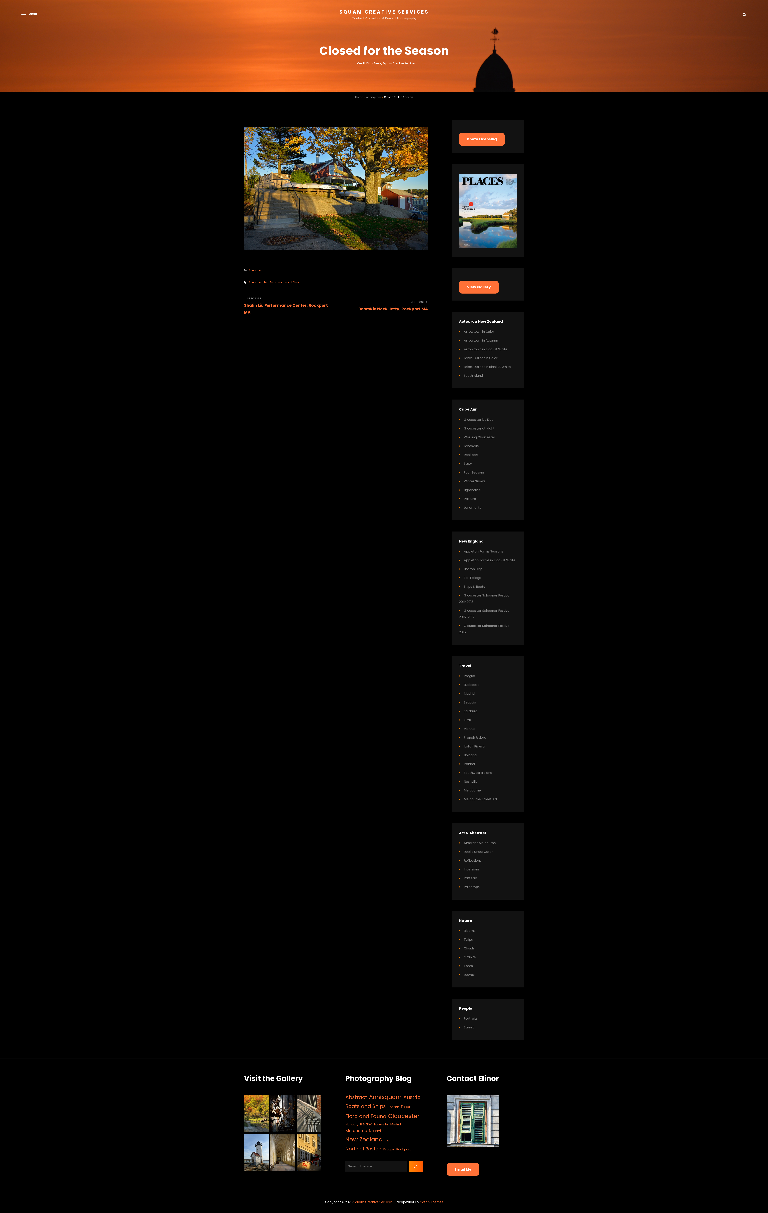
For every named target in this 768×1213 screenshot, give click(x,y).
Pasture (470, 499)
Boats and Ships (365, 1106)
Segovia (470, 702)
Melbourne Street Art (480, 799)
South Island (473, 375)
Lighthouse (472, 490)
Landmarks (472, 507)
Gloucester (404, 1116)
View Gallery (479, 287)
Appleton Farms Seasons (483, 551)
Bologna (470, 755)
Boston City (473, 569)
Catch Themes (431, 1202)
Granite (470, 957)
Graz (467, 720)
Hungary (351, 1124)
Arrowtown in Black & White (485, 349)
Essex (468, 463)
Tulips (468, 939)
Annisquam (373, 97)
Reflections (472, 860)
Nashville (471, 781)
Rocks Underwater (478, 851)
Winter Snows (474, 481)
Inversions (472, 869)
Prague (469, 676)
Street (469, 1027)
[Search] (416, 1166)
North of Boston (363, 1148)
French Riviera (475, 737)
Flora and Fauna (365, 1116)
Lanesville (471, 446)
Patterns (471, 878)
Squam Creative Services (384, 12)
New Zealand (364, 1139)
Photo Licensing (482, 139)
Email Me (463, 1169)
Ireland (469, 764)
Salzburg (470, 711)
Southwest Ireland (478, 772)
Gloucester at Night (479, 428)
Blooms (469, 930)
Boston (393, 1107)
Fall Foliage (472, 578)
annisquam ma (258, 282)
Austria (412, 1097)
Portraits (471, 1018)
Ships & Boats (474, 586)
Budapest (471, 684)
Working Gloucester (479, 437)
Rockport (471, 455)
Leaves (469, 974)
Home (359, 97)
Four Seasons (474, 472)
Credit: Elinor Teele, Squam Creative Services (386, 63)
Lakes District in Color (481, 358)
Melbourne (472, 790)
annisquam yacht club (284, 282)
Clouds (469, 948)
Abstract (356, 1097)
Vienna (469, 728)
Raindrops (472, 887)
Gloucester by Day (478, 419)
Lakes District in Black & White (487, 367)
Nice (386, 1140)
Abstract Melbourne (480, 843)
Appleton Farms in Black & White (489, 560)
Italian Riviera (474, 746)
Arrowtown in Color (479, 331)
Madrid (469, 693)
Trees (468, 966)
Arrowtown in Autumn (481, 340)
